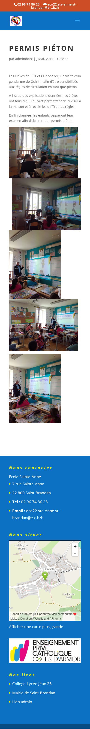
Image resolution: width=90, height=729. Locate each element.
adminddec (24, 59)
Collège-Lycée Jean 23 (32, 683)
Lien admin (22, 701)
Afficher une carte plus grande (36, 626)
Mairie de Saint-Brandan (33, 692)
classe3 (62, 59)
